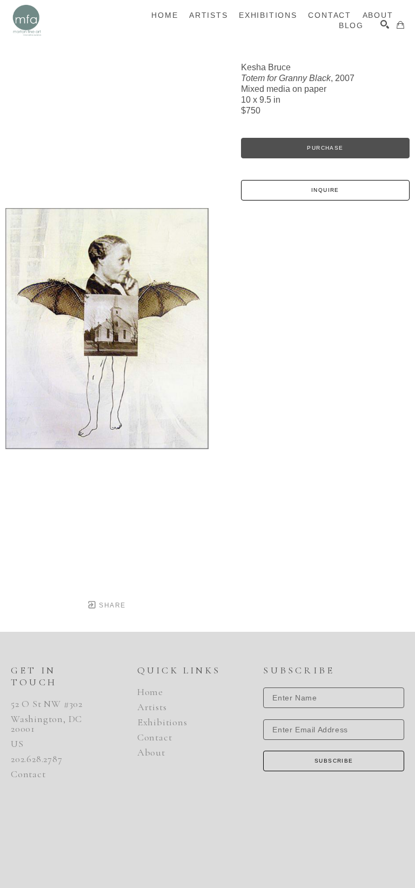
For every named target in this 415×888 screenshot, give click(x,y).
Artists (152, 707)
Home (150, 692)
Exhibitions (162, 722)
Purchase (325, 148)
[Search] (384, 24)
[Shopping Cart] (400, 25)
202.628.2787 (37, 759)
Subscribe (333, 761)
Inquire (325, 190)
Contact (28, 774)
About (151, 752)
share (111, 605)
